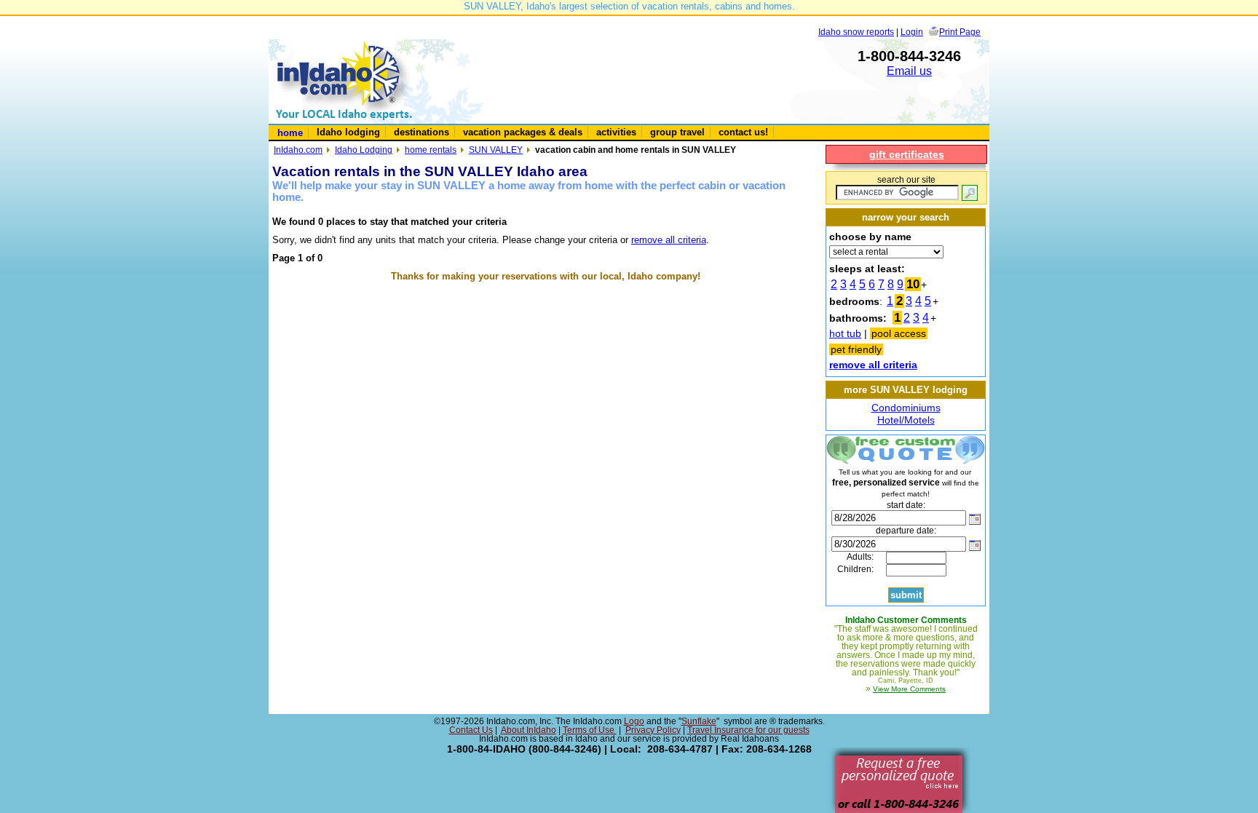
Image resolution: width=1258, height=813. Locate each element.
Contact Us (471, 730)
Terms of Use (590, 730)
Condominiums (906, 407)
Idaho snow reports (856, 31)
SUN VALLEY (496, 149)
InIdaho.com (298, 149)
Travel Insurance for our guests (748, 730)
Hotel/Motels (906, 420)
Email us (909, 71)
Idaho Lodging (363, 149)
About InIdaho (528, 730)
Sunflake (698, 721)
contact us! (743, 132)
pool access (898, 333)
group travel (677, 132)
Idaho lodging (348, 132)
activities (616, 132)
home (290, 132)
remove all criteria (668, 239)
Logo (634, 721)
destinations (421, 132)
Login (912, 31)
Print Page (960, 31)
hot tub (845, 333)
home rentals (430, 149)
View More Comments (909, 689)
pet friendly (856, 349)
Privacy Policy (653, 730)
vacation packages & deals (522, 132)
